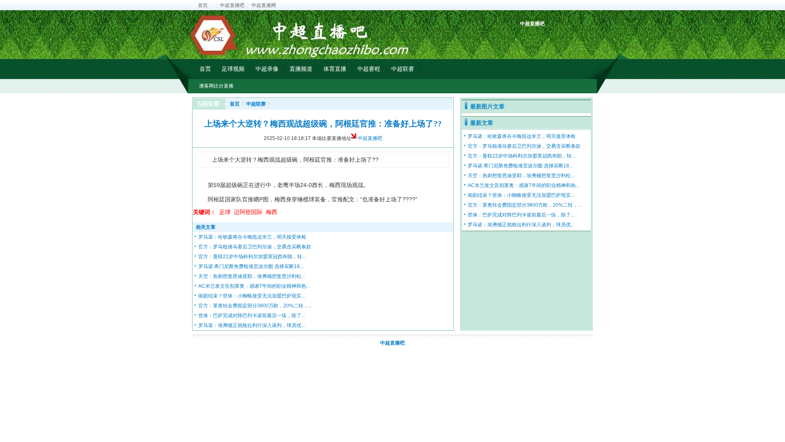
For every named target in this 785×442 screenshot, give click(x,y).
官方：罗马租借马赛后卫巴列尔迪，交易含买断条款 (254, 247)
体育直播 (334, 68)
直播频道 (300, 68)
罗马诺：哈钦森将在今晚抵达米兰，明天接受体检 (252, 237)
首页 (203, 5)
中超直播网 (263, 5)
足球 (225, 212)
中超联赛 (402, 68)
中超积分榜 (527, 38)
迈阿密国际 (248, 212)
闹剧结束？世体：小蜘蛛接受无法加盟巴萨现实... (251, 296)
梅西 (271, 212)
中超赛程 (368, 68)
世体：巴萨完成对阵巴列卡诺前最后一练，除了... (251, 315)
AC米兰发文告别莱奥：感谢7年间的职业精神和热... (254, 286)
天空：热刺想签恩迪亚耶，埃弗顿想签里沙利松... (251, 276)
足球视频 (233, 68)
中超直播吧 (232, 5)
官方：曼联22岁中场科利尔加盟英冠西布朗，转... (252, 256)
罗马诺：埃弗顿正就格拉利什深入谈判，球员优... (251, 325)
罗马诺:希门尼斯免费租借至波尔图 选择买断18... (250, 266)
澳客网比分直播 (216, 86)
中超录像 (267, 68)
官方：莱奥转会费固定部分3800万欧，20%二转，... (255, 306)
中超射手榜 (546, 38)
